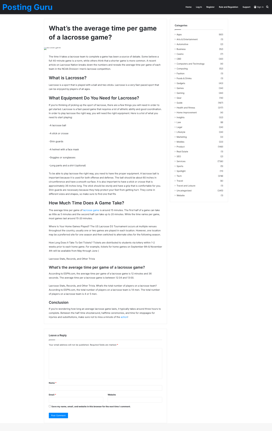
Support (246, 7)
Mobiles (180, 142)
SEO (179, 156)
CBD (179, 59)
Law (179, 122)
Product (181, 146)
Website (112, 394)
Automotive (182, 44)
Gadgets (181, 83)
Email (52, 394)
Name (52, 383)
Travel (180, 181)
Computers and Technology (191, 63)
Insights (180, 117)
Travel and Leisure (186, 185)
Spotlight (181, 171)
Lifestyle (181, 132)
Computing (182, 68)
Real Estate (182, 151)
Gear (179, 98)
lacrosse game (91, 210)
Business (181, 49)
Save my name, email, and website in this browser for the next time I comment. (91, 406)
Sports (180, 166)
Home (189, 7)
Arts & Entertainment (187, 39)
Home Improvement (187, 112)
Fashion (180, 73)
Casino (180, 54)
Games (180, 88)
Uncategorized (184, 190)
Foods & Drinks (184, 78)
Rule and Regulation (228, 7)
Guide (179, 102)
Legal (179, 127)
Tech (179, 176)
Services (181, 161)
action (124, 317)
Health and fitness (186, 107)
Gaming (180, 93)
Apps (179, 34)
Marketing (182, 137)
